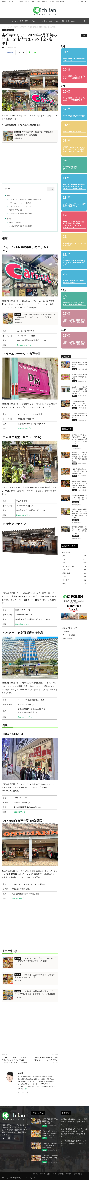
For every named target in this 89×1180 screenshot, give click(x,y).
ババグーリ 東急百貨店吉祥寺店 (21, 213)
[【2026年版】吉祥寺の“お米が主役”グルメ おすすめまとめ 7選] (65, 471)
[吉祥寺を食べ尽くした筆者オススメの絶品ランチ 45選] (65, 364)
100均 (57, 21)
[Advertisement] (30, 62)
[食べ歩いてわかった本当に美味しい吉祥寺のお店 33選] (65, 377)
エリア (73, 21)
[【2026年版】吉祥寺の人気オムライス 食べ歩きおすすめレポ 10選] (36, 1133)
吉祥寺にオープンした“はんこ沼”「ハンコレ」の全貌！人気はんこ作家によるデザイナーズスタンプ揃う (79, 439)
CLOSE (51, 189)
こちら (25, 1089)
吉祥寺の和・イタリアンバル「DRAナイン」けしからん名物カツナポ (45, 1060)
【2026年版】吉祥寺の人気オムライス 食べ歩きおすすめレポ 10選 (50, 1133)
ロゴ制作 (51, 1)
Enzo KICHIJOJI (15, 223)
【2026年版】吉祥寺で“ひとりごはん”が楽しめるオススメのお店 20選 (79, 403)
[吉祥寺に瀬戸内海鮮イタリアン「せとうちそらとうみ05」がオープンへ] (65, 498)
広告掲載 (65, 631)
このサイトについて (24, 1)
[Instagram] (82, 1)
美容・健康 (65, 21)
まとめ (14, 21)
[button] (84, 21)
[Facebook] (78, 1)
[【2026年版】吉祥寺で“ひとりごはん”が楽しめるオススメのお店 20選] (65, 403)
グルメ (33, 21)
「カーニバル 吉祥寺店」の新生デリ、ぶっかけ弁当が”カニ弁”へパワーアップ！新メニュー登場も (15, 1060)
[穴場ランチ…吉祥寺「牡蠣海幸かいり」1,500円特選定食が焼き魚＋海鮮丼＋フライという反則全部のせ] (65, 455)
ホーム (4, 27)
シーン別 (42, 21)
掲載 (33, 1)
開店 (9, 195)
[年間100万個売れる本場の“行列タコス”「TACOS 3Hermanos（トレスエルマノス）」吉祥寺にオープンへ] (65, 511)
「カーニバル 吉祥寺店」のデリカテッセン (25, 200)
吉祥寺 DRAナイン (16, 210)
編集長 (4, 47)
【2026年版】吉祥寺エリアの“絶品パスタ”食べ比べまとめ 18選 (50, 1145)
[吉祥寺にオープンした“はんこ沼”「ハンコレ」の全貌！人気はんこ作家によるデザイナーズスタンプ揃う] (65, 437)
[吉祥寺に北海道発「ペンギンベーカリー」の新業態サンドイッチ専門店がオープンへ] (65, 529)
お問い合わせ (60, 1)
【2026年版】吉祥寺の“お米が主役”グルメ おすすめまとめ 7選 (79, 471)
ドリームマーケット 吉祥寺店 (20, 203)
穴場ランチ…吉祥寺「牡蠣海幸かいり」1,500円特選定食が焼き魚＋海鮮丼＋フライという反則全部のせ (79, 457)
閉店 (9, 218)
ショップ (75, 446)
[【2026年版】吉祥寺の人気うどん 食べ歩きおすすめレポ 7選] (36, 1121)
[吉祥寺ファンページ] (44, 11)
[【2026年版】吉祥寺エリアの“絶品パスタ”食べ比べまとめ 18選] (36, 1145)
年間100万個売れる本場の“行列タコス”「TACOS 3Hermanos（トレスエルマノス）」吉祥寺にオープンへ (79, 513)
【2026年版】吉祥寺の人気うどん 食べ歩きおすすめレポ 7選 (50, 1121)
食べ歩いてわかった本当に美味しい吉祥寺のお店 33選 (79, 377)
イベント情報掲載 (42, 1)
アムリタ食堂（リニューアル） (20, 206)
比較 (50, 21)
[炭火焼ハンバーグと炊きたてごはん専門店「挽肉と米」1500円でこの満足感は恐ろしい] (65, 389)
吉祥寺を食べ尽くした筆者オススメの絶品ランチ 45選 (79, 364)
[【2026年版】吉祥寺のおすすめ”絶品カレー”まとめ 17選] (65, 416)
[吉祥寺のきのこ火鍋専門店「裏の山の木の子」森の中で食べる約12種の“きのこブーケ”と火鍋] (65, 483)
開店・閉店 (24, 21)
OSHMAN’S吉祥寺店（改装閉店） (21, 226)
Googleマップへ (24, 345)
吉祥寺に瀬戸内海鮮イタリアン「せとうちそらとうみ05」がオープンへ (79, 498)
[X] (85, 1)
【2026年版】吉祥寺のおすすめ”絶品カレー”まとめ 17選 (79, 416)
